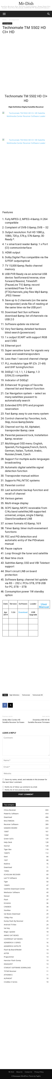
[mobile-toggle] (4, 14)
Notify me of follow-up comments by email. (21, 787)
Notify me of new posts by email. (17, 790)
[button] (48, 14)
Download (23, 612)
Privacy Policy (39, 1072)
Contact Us (28, 1072)
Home (4, 20)
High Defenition (14, 695)
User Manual (44, 606)
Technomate (26, 695)
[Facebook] (4, 705)
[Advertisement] (26, 64)
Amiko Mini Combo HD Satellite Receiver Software (13, 721)
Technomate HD (38, 695)
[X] (10, 705)
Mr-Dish (11, 1072)
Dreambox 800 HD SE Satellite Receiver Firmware (39, 721)
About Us (19, 1072)
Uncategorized (14, 20)
